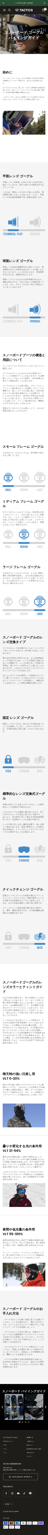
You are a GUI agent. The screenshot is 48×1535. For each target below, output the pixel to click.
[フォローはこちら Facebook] (6, 1493)
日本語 (7, 1504)
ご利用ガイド (30, 1441)
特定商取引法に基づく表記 (34, 1449)
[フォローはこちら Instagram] (12, 1493)
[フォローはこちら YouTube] (18, 1493)
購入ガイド (30, 1445)
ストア (5, 1452)
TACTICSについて (8, 1441)
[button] (9, 10)
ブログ (5, 1445)
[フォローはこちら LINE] (30, 1493)
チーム (5, 1449)
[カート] (43, 10)
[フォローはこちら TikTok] (24, 1493)
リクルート (30, 1456)
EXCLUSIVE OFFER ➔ (22, 1477)
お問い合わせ (30, 1452)
